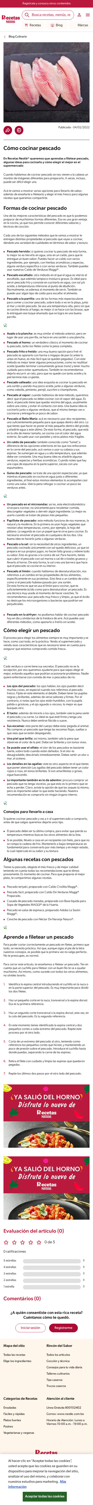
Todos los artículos (58, 1355)
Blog (59, 25)
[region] (46, 1479)
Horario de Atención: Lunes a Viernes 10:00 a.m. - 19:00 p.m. (67, 1422)
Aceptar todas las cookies (44, 1496)
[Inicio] (11, 19)
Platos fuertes (12, 1420)
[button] (7, 130)
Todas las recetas (14, 1355)
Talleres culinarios (58, 1373)
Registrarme (63, 1328)
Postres (8, 1426)
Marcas (83, 25)
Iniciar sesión (30, 1328)
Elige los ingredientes (17, 1361)
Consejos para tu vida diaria (64, 1367)
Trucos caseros (56, 1386)
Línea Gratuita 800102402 (63, 1407)
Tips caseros (54, 1380)
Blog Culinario (18, 36)
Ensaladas (9, 1407)
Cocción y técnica (58, 1361)
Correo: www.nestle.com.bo (65, 1414)
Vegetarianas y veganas (18, 1433)
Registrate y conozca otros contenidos (46, 3)
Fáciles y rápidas (14, 1414)
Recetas (35, 25)
